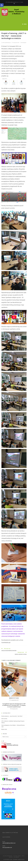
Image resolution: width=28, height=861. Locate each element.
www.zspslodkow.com (7, 847)
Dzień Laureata (4, 718)
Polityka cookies (17, 855)
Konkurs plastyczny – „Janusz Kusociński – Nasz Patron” (12, 716)
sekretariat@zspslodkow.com (13, 2)
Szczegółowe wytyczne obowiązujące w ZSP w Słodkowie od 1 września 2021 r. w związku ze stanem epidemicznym (14, 705)
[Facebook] (14, 3)
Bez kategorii (23, 42)
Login (22, 2)
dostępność (16, 857)
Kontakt (11, 857)
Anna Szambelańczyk (7, 42)
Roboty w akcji (4, 729)
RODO (23, 855)
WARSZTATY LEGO (14, 698)
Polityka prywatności (7, 855)
